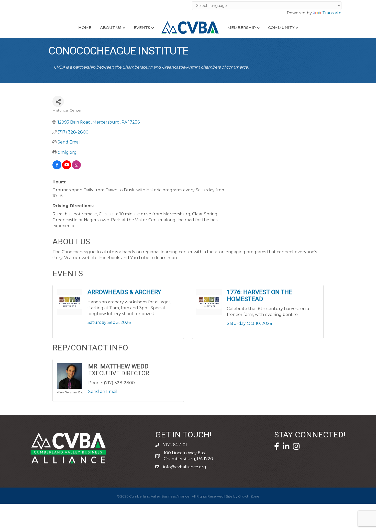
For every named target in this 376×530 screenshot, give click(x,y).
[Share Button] (58, 101)
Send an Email (102, 391)
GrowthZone (248, 496)
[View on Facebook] (56, 167)
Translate (331, 12)
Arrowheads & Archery (124, 292)
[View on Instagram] (76, 167)
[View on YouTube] (66, 167)
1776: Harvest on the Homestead (259, 295)
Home (84, 27)
